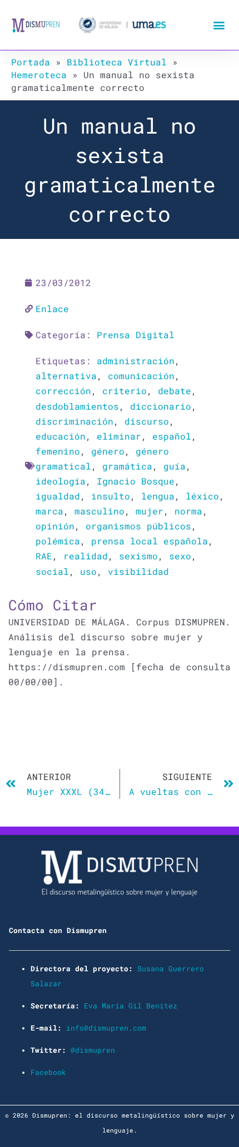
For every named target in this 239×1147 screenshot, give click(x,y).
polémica (58, 541)
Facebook (48, 1072)
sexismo (138, 556)
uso (88, 571)
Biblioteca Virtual (117, 62)
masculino (99, 511)
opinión (55, 526)
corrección (63, 390)
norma (188, 511)
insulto (110, 496)
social (52, 571)
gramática (127, 466)
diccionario (160, 406)
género (108, 451)
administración (136, 360)
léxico (202, 496)
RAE (44, 556)
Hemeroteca (39, 74)
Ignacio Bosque (136, 481)
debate (174, 390)
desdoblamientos (77, 406)
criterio (124, 390)
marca (49, 511)
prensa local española (149, 541)
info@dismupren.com (106, 1027)
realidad (85, 556)
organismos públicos (138, 526)
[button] (219, 25)
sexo (180, 556)
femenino (58, 451)
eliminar (119, 436)
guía (174, 466)
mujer (149, 511)
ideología (61, 481)
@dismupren (93, 1050)
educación (61, 436)
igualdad (58, 496)
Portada (30, 62)
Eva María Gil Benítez (130, 1005)
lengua (158, 496)
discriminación (74, 421)
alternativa (66, 375)
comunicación (141, 375)
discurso (147, 421)
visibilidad (138, 571)
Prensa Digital (136, 334)
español (171, 436)
